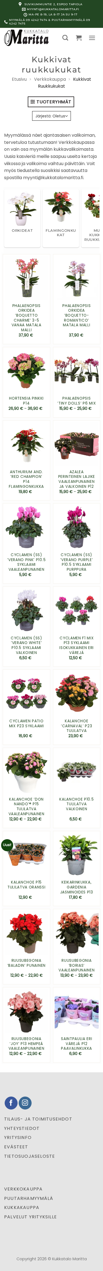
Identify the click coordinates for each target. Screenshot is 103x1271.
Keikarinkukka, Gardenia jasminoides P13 (76, 887)
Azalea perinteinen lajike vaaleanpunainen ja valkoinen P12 (76, 479)
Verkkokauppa (50, 79)
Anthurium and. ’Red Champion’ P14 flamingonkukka (26, 479)
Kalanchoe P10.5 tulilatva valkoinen (76, 804)
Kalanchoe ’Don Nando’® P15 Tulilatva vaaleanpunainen (26, 807)
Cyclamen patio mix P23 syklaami (26, 723)
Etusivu (19, 79)
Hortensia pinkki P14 (26, 401)
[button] (65, 37)
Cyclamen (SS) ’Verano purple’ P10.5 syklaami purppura (76, 562)
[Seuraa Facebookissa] (11, 1103)
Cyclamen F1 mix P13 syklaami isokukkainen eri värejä (76, 645)
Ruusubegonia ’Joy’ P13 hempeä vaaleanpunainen (26, 1043)
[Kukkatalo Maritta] (29, 37)
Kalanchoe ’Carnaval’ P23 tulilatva (76, 726)
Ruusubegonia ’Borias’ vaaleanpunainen (76, 965)
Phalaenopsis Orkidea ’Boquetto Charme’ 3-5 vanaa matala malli (26, 318)
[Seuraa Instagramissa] (25, 1103)
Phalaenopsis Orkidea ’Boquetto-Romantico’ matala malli (76, 315)
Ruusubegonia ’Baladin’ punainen (26, 963)
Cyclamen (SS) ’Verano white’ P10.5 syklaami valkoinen (26, 645)
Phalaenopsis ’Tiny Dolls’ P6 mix (76, 401)
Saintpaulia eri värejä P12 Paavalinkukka (76, 1043)
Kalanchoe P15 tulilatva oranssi (26, 885)
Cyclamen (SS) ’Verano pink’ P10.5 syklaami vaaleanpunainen (26, 562)
